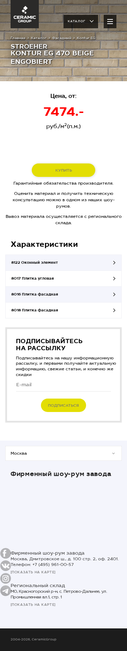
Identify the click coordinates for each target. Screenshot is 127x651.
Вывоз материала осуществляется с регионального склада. (64, 220)
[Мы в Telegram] (5, 591)
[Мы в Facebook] (5, 553)
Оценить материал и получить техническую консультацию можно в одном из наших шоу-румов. (64, 200)
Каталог (76, 21)
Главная (18, 38)
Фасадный (61, 38)
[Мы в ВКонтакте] (5, 566)
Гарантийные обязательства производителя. (63, 183)
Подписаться (63, 405)
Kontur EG (86, 38)
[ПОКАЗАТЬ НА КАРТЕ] (33, 572)
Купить (63, 170)
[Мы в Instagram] (5, 578)
